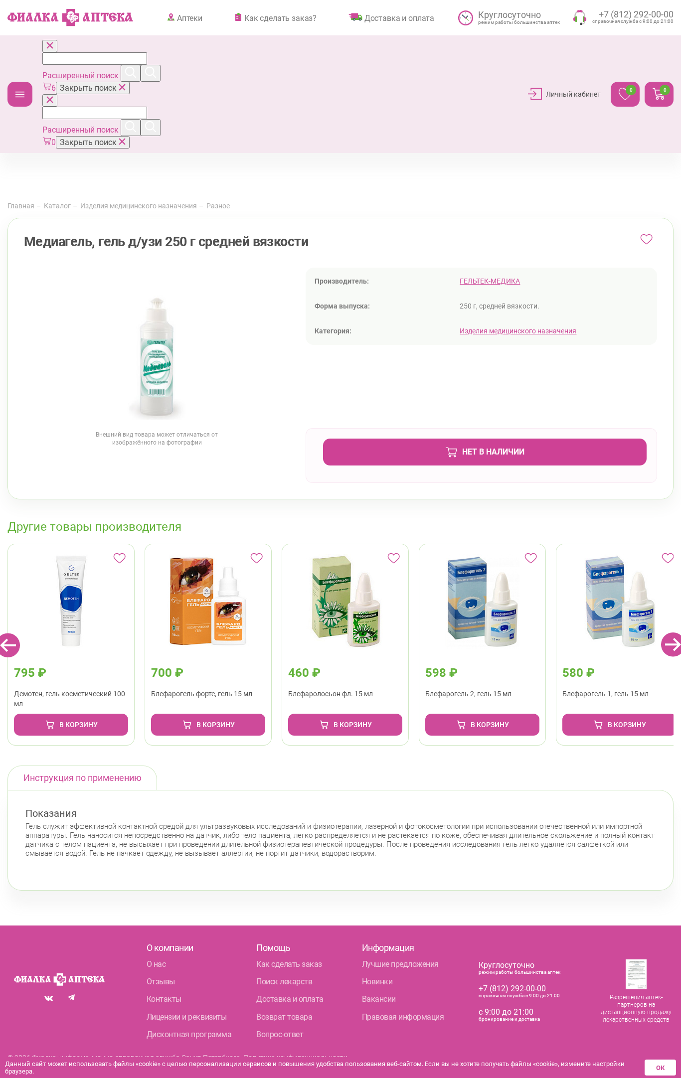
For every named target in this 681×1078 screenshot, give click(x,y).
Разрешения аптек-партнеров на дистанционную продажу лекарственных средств (636, 1008)
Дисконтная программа (189, 1034)
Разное (218, 206)
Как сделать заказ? (280, 17)
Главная (20, 206)
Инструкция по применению (82, 777)
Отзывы (161, 981)
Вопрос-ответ (279, 1034)
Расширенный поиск (81, 75)
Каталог (19, 94)
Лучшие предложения (400, 964)
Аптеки (189, 17)
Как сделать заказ (289, 964)
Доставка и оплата (399, 17)
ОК (660, 1068)
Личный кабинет (573, 94)
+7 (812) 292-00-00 (512, 988)
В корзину (78, 725)
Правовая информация (403, 1017)
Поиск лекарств (284, 981)
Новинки (377, 981)
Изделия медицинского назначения (138, 206)
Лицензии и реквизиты (186, 1017)
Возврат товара (284, 1017)
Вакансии (379, 999)
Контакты (164, 999)
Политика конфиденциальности (295, 1058)
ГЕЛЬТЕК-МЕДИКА (490, 281)
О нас (156, 964)
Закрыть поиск (89, 88)
